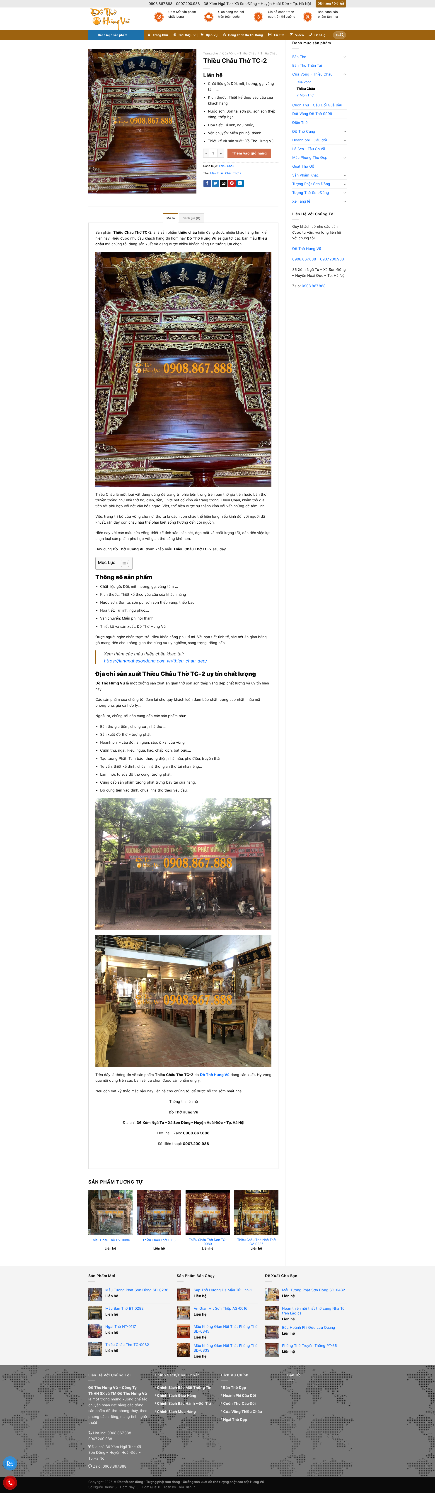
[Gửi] (342, 35)
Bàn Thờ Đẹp (234, 1387)
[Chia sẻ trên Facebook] (207, 183)
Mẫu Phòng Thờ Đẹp (309, 157)
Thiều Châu (306, 89)
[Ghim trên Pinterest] (232, 183)
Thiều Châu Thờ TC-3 (159, 1240)
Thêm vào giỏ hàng (249, 153)
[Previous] (88, 1224)
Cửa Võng (304, 82)
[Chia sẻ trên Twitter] (215, 183)
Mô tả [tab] (171, 218)
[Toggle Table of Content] (123, 563)
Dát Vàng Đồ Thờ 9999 (312, 113)
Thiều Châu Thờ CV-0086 (110, 1240)
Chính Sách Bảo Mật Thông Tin (184, 1387)
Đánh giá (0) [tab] (191, 218)
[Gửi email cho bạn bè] (223, 183)
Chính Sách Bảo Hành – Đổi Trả (184, 1403)
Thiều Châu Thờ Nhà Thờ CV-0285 (256, 1242)
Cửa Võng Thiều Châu (242, 1411)
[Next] (278, 1224)
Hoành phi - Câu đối (309, 140)
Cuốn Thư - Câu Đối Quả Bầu (317, 105)
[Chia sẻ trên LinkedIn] (240, 183)
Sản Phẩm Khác (305, 175)
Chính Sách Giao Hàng (176, 1395)
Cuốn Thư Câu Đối (239, 1403)
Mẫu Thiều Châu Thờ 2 (225, 173)
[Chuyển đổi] (345, 56)
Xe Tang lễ (301, 201)
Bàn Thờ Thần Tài (307, 65)
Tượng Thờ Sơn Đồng (310, 192)
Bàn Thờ (299, 56)
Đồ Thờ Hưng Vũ (306, 248)
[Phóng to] (94, 188)
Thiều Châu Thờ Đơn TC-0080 (208, 1242)
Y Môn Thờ (305, 95)
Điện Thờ (300, 122)
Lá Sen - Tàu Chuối (308, 149)
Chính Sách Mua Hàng (176, 1411)
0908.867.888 (304, 259)
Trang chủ (210, 53)
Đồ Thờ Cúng (303, 131)
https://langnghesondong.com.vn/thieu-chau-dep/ (155, 661)
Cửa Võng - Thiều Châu (312, 74)
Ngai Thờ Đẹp (235, 1419)
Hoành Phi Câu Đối (239, 1395)
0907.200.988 (332, 259)
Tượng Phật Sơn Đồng (311, 183)
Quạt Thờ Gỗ (303, 166)
